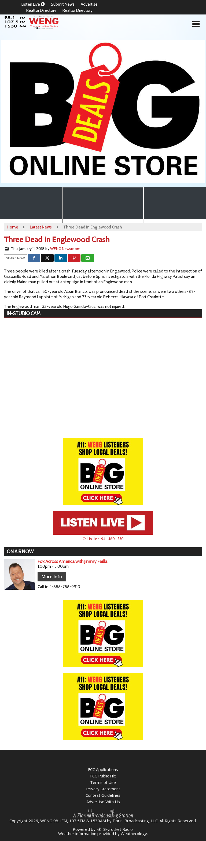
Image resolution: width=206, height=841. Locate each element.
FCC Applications (103, 769)
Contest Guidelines (103, 795)
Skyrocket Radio (117, 829)
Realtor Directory (41, 10)
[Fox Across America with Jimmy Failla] (19, 574)
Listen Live (31, 4)
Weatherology (134, 833)
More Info (52, 577)
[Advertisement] (103, 111)
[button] (196, 24)
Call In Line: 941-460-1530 (103, 539)
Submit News (63, 4)
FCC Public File (103, 776)
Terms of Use (103, 782)
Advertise (89, 4)
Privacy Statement (103, 788)
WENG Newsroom (65, 248)
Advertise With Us (103, 801)
